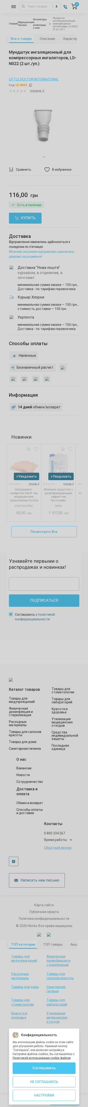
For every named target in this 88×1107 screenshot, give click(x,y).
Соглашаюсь (44, 1068)
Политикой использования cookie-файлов (42, 1058)
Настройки (44, 1095)
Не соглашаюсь (44, 1082)
